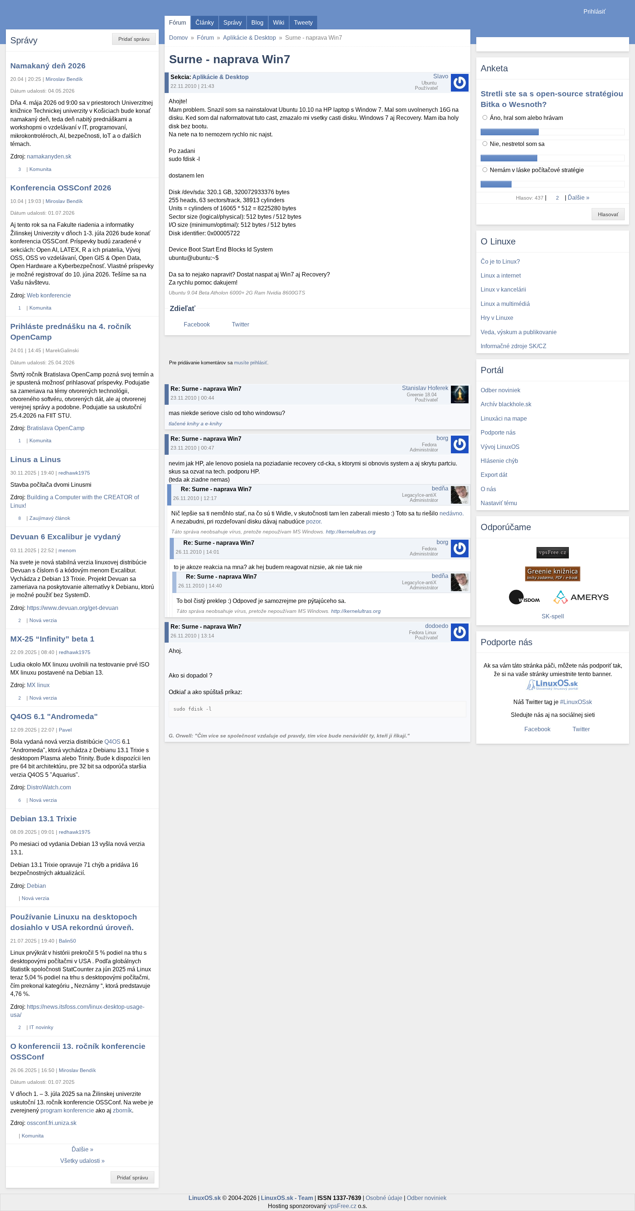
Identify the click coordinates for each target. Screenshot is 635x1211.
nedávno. (452, 513)
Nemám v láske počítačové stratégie (536, 170)
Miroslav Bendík (64, 79)
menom (67, 550)
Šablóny (625, 25)
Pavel (65, 730)
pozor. (314, 521)
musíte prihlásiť (250, 362)
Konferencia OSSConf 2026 (60, 187)
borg (442, 438)
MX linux (38, 685)
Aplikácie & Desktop (249, 38)
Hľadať (622, 44)
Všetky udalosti (80, 1161)
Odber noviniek (426, 1198)
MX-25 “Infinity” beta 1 (52, 639)
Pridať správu (134, 39)
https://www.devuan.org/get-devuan (72, 608)
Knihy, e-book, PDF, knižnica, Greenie (552, 574)
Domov (178, 38)
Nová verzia (43, 620)
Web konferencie (49, 295)
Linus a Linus (35, 459)
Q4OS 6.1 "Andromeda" (54, 716)
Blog (257, 22)
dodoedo (436, 626)
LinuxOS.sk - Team (287, 1198)
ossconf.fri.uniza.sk (51, 1123)
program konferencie (67, 1110)
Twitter (240, 324)
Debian (36, 886)
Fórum (177, 22)
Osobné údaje (384, 1198)
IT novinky (41, 1027)
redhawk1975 (74, 473)
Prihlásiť (595, 11)
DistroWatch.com (49, 787)
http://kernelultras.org (351, 532)
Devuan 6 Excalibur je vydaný (65, 536)
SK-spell (553, 616)
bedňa (440, 488)
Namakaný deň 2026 (48, 65)
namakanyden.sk (49, 156)
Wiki (278, 22)
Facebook (197, 324)
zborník (122, 1110)
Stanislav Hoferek (425, 388)
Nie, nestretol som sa (516, 144)
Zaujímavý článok (49, 518)
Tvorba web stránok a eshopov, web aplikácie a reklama (581, 597)
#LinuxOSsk (576, 702)
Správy (232, 22)
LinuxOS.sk (48, 14)
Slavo (440, 76)
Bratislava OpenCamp (56, 428)
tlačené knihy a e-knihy (195, 423)
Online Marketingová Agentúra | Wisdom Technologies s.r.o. (524, 597)
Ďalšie (80, 1149)
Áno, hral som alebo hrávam (525, 118)
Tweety (303, 22)
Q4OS (112, 742)
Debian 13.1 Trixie (43, 818)
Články (204, 22)
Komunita (40, 169)
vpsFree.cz (342, 1206)
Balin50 (67, 941)
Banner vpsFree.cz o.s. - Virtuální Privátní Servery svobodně (553, 552)
